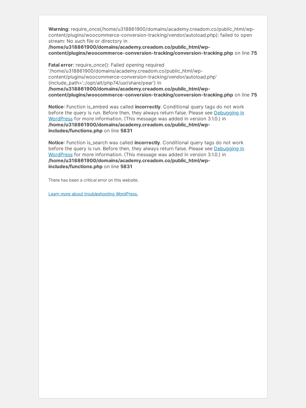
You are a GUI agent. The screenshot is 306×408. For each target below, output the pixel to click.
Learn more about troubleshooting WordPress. (93, 193)
